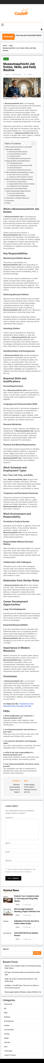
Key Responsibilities (13, 149)
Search (6, 949)
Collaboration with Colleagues (18, 186)
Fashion (7, 1025)
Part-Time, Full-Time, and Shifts (19, 174)
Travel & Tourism (10, 1055)
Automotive (8, 1004)
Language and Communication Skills (20, 165)
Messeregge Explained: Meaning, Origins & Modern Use (23, 992)
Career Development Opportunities (18, 191)
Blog (6, 59)
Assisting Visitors (14, 156)
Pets (5, 1047)
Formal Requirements (15, 163)
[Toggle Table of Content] (32, 144)
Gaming (6, 1034)
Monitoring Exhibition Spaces (18, 151)
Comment (9, 818)
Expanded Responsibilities (17, 195)
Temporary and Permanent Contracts (21, 177)
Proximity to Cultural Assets (18, 181)
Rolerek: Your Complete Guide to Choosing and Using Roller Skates (26, 898)
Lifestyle (7, 1042)
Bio (5, 1008)
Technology (8, 1051)
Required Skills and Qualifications (18, 161)
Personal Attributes (15, 167)
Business (7, 1017)
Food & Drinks (9, 1030)
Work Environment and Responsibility (19, 179)
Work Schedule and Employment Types (20, 172)
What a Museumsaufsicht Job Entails (19, 147)
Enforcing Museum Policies (18, 154)
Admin (7, 74)
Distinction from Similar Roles (16, 188)
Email (7, 852)
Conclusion (10, 200)
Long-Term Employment (16, 193)
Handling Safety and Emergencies (20, 158)
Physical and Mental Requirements (20, 170)
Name (8, 843)
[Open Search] (38, 29)
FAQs (8, 203)
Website (8, 861)
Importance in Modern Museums (17, 198)
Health (6, 1038)
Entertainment (9, 1021)
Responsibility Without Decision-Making (22, 184)
